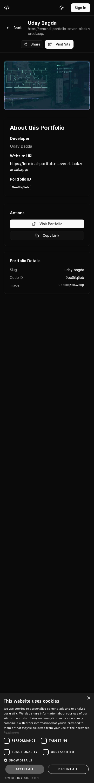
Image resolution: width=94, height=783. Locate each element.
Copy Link (51, 235)
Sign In (80, 8)
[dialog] (47, 738)
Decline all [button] (68, 769)
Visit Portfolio (51, 224)
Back (17, 28)
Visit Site (63, 44)
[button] (47, 760)
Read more (11, 732)
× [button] (88, 698)
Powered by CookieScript (22, 778)
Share (35, 44)
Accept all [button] (25, 769)
